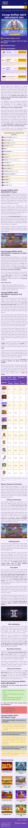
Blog (19, 820)
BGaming (3, 10)
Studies (24, 820)
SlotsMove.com (5, 824)
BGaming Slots (8, 10)
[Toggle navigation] (25, 3)
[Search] (25, 7)
